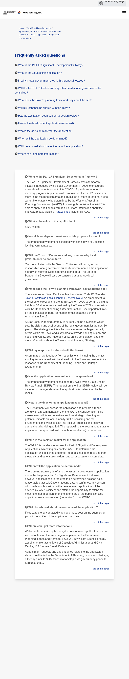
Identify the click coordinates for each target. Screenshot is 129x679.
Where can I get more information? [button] (38, 153)
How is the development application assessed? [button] (46, 123)
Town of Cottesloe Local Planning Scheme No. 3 (54, 298)
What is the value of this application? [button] (40, 72)
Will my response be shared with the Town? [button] (44, 107)
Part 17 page (62, 211)
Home (22, 28)
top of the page (101, 217)
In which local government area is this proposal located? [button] (51, 80)
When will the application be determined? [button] (42, 138)
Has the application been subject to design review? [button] (48, 115)
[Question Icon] (16, 65)
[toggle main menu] (124, 13)
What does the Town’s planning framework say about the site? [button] (55, 100)
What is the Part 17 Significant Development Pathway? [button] (50, 65)
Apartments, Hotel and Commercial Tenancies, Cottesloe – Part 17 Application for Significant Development (40, 34)
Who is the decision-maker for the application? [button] (45, 131)
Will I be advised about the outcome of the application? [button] (50, 146)
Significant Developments (39, 28)
